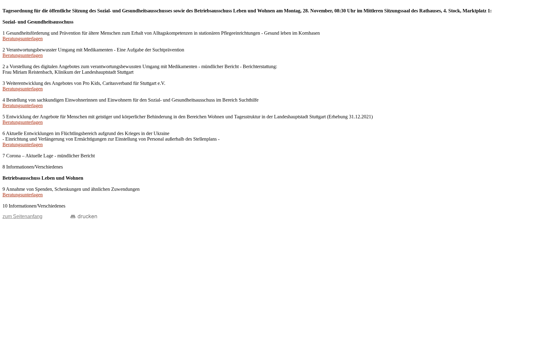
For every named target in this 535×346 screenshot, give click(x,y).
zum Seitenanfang (22, 216)
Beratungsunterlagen (22, 38)
